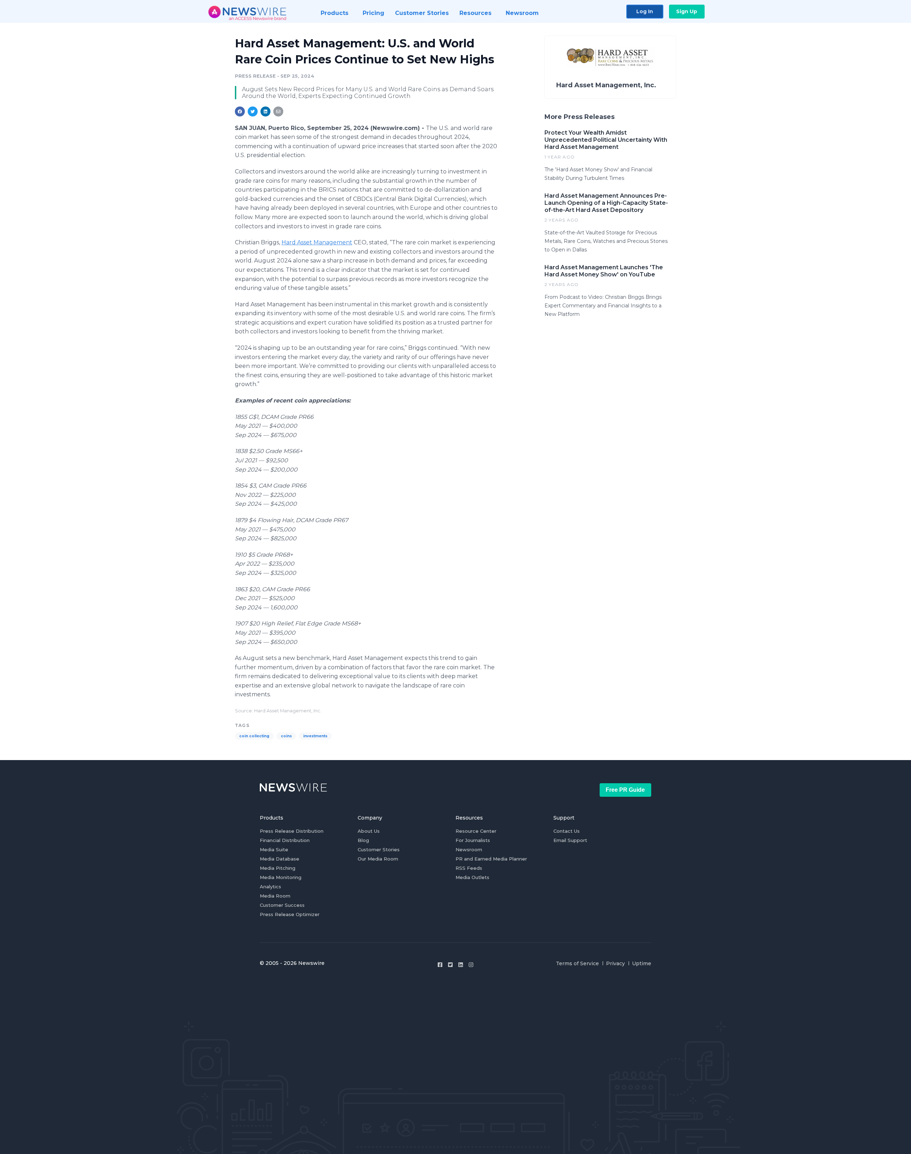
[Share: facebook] (240, 111)
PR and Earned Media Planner (491, 859)
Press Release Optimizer (290, 914)
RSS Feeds (469, 868)
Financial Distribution (285, 840)
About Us (369, 831)
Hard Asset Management (316, 242)
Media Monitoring (280, 877)
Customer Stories (379, 849)
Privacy (615, 963)
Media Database (279, 859)
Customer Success (282, 905)
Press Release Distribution (291, 831)
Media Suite (274, 849)
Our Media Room (378, 859)
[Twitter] (450, 964)
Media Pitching (277, 868)
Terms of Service (577, 963)
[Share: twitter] (253, 111)
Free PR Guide (625, 790)
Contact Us (566, 831)
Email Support (570, 840)
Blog (363, 840)
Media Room (275, 896)
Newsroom (469, 849)
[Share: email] (278, 111)
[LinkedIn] (460, 964)
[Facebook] (440, 964)
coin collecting (254, 736)
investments (315, 736)
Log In (644, 11)
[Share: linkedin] (266, 111)
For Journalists (473, 840)
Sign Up (686, 11)
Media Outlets (472, 877)
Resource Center (476, 831)
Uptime (641, 963)
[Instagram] (471, 964)
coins (286, 736)
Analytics (270, 886)
